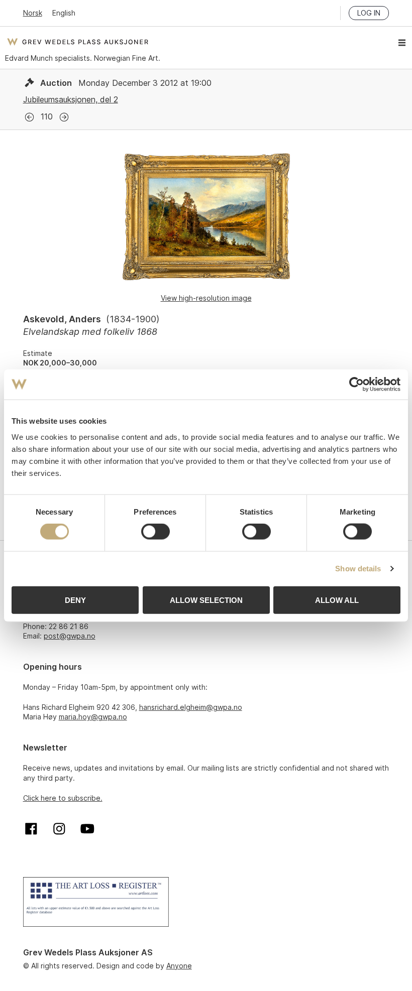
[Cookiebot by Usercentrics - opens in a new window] (356, 384)
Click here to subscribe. (62, 798)
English (63, 13)
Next (64, 117)
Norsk (32, 13)
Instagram (59, 829)
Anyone (179, 965)
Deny (75, 599)
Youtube (87, 829)
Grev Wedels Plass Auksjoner (77, 42)
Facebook (31, 829)
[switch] (155, 532)
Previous (29, 117)
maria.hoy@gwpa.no (93, 716)
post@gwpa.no (69, 636)
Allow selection (206, 599)
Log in (368, 13)
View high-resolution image (206, 298)
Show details (358, 568)
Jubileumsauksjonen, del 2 (70, 99)
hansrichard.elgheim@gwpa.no (190, 707)
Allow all (337, 599)
